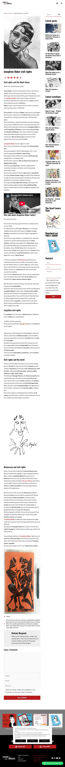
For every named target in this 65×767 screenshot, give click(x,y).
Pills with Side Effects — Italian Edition (53, 146)
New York (34, 625)
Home (5, 13)
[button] (57, 3)
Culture (10, 13)
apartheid (29, 620)
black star (11, 622)
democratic (9, 624)
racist (7, 627)
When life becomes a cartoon (51, 90)
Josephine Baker (10, 98)
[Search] (59, 14)
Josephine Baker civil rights (18, 71)
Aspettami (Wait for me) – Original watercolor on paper (52, 163)
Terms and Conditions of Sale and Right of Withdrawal (39, 759)
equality (15, 624)
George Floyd (24, 324)
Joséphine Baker (25, 536)
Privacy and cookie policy (40, 755)
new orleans (28, 625)
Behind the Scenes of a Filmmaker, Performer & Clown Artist (52, 37)
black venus (18, 622)
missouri (22, 625)
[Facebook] (52, 758)
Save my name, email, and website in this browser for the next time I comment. (20, 691)
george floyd (20, 624)
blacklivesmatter (26, 622)
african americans (10, 620)
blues (32, 622)
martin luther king (14, 625)
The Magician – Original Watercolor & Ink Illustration (52, 201)
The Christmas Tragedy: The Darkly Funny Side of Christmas (53, 55)
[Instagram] (55, 758)
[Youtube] (57, 758)
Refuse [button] (33, 740)
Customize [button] (45, 740)
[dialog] (32, 735)
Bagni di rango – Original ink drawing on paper (53, 112)
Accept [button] (21, 740)
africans (18, 620)
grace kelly (27, 624)
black (7, 622)
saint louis (15, 627)
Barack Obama (27, 481)
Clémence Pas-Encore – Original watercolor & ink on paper (53, 182)
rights (11, 627)
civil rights (37, 622)
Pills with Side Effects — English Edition (53, 129)
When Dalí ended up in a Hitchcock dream (52, 73)
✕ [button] (49, 728)
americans (23, 620)
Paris (38, 625)
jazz (31, 624)
